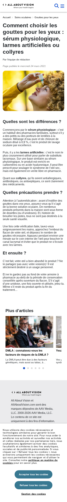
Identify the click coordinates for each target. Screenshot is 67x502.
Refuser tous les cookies (33, 485)
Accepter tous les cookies (33, 474)
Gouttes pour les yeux (46, 17)
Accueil (6, 17)
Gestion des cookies (33, 493)
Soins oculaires (22, 17)
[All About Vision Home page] (18, 6)
